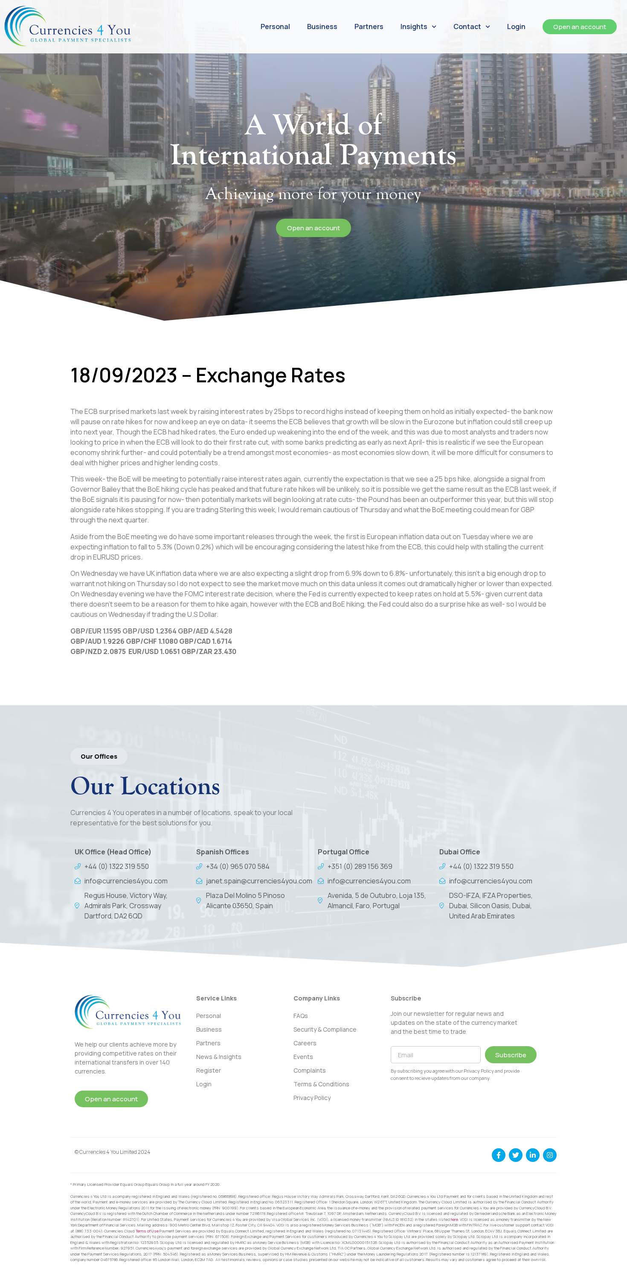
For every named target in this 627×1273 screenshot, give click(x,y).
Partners (368, 26)
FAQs (300, 1016)
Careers (304, 1043)
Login (516, 26)
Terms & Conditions (321, 1084)
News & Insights (218, 1057)
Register (208, 1070)
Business (322, 26)
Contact (467, 26)
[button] (99, 756)
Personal (275, 26)
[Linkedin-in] (533, 1155)
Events (303, 1057)
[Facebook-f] (498, 1155)
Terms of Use (147, 1231)
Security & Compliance (325, 1029)
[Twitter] (515, 1155)
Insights (414, 26)
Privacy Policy (312, 1098)
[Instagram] (550, 1155)
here (454, 1219)
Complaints (309, 1070)
